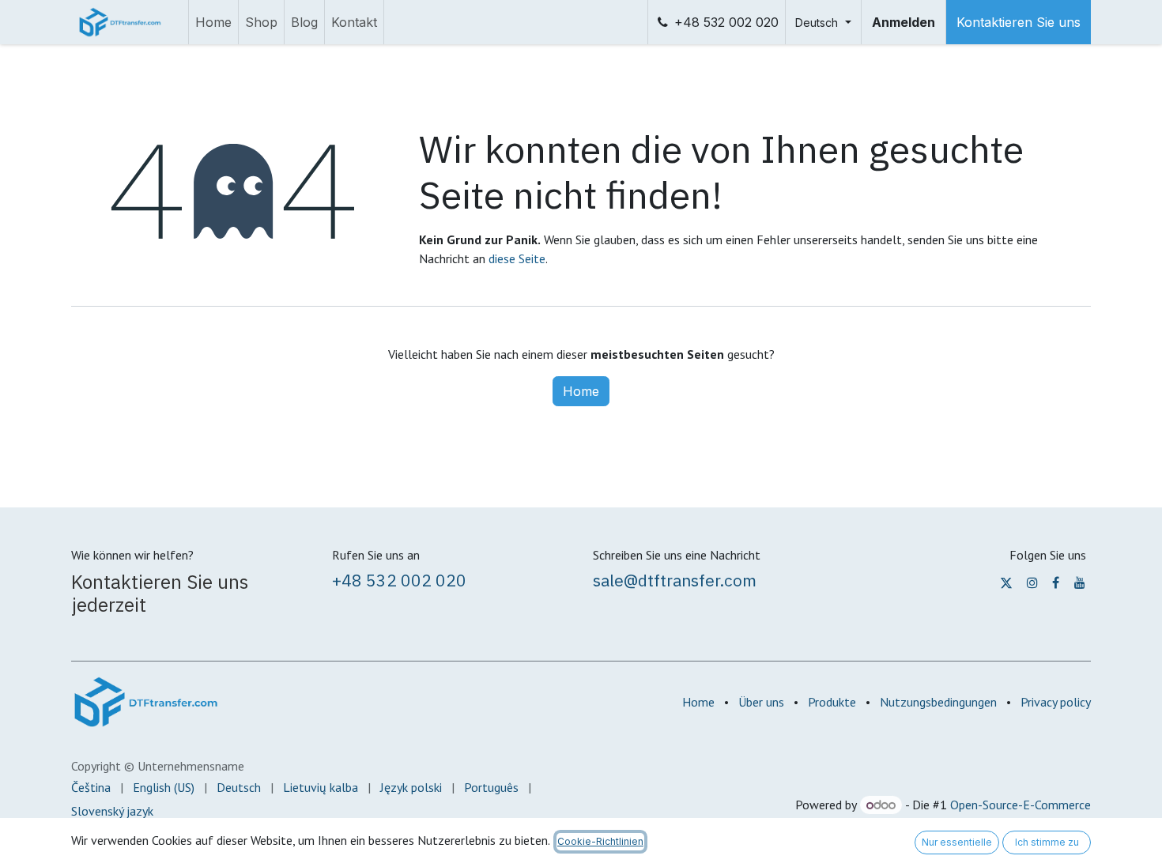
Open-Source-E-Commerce (1020, 804)
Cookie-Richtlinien (600, 841)
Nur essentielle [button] (957, 842)
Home (581, 391)
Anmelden (903, 22)
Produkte (832, 702)
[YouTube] (1079, 582)
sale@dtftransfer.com (674, 580)
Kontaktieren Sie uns (1018, 22)
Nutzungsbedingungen (938, 702)
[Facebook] (1055, 582)
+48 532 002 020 (726, 22)
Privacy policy (1056, 702)
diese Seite (517, 258)
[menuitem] (213, 22)
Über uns (761, 702)
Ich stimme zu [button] (1047, 842)
